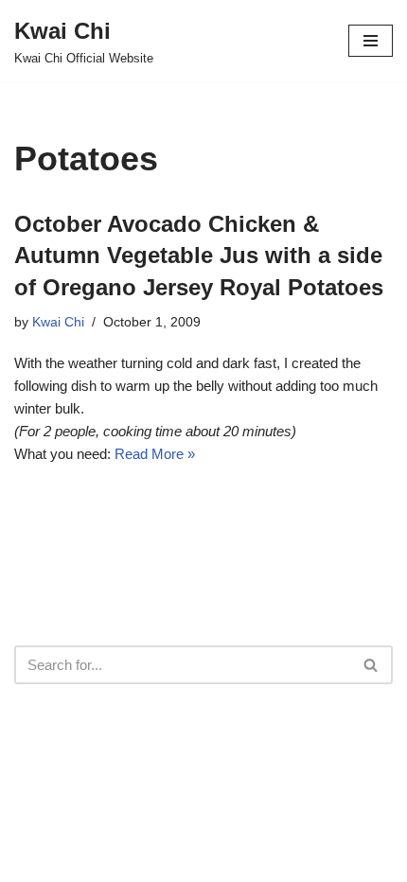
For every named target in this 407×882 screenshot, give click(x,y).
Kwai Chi (58, 322)
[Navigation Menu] (370, 41)
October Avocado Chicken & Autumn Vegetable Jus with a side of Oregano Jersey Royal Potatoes (198, 255)
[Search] (371, 664)
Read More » (155, 454)
